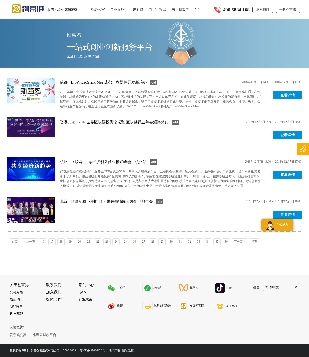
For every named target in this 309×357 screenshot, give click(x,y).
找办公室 (98, 9)
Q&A (82, 292)
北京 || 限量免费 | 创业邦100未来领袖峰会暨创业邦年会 (107, 201)
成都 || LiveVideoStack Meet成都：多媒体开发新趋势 (104, 82)
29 (162, 241)
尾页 (254, 241)
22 (97, 241)
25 (125, 241)
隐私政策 (128, 350)
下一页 (239, 241)
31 (180, 241)
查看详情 (288, 95)
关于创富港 (180, 9)
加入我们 (54, 292)
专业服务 (117, 9)
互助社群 (136, 9)
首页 (15, 241)
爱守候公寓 (18, 335)
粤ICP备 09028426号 (92, 350)
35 (217, 241)
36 (226, 241)
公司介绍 (16, 292)
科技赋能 (16, 314)
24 (116, 241)
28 (152, 241)
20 (79, 241)
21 (88, 241)
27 (143, 241)
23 (106, 241)
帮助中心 (86, 285)
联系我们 (262, 9)
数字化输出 (157, 9)
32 (189, 241)
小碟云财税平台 (44, 335)
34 (207, 241)
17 (51, 241)
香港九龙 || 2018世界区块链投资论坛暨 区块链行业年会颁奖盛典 (114, 122)
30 (171, 241)
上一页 (29, 241)
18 (61, 241)
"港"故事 (16, 306)
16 (42, 241)
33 (198, 241)
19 (70, 241)
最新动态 (16, 299)
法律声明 (114, 350)
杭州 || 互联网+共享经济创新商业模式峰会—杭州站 (103, 162)
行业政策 (85, 299)
